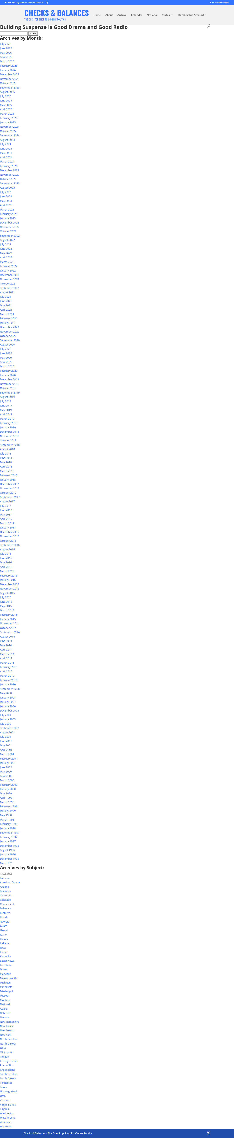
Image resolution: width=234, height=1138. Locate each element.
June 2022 (6, 248)
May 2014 (6, 645)
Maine (3, 969)
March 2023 (7, 209)
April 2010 (6, 671)
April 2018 (6, 466)
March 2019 (7, 418)
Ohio (3, 1047)
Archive (122, 15)
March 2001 (7, 754)
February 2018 (8, 475)
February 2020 (8, 370)
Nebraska (5, 1013)
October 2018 (8, 440)
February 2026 (8, 65)
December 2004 (9, 710)
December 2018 (9, 431)
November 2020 (9, 331)
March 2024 (7, 161)
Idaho (3, 934)
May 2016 (6, 562)
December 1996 (9, 845)
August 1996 (7, 850)
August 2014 (7, 636)
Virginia (4, 1108)
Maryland (5, 974)
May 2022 (6, 253)
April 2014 (6, 649)
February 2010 (8, 680)
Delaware (5, 908)
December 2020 (9, 327)
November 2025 (9, 78)
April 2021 (6, 309)
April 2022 (6, 257)
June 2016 (6, 558)
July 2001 (5, 736)
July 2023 (5, 192)
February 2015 (8, 614)
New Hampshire (9, 1021)
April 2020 (6, 362)
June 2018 (6, 457)
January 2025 (8, 122)
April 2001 (6, 749)
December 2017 (9, 484)
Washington (7, 1113)
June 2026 (6, 48)
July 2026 (5, 44)
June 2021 (6, 301)
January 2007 (8, 701)
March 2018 (7, 471)
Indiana (4, 943)
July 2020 (5, 349)
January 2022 (8, 270)
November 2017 (9, 488)
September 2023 (10, 183)
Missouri (5, 995)
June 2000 (6, 767)
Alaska (4, 1008)
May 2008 (6, 693)
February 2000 (8, 784)
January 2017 (8, 527)
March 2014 (7, 654)
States (166, 15)
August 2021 (7, 292)
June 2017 (6, 510)
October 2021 (8, 283)
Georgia (4, 921)
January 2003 (8, 719)
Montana (5, 1000)
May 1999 (6, 793)
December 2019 (9, 379)
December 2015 (9, 584)
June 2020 (6, 353)
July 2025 (5, 96)
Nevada (4, 1017)
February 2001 (8, 758)
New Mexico (7, 1030)
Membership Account (191, 15)
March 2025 (7, 113)
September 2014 (10, 632)
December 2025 (9, 74)
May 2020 (6, 357)
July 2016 (5, 553)
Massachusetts (8, 978)
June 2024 (6, 148)
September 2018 (10, 444)
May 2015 (6, 606)
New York (5, 1035)
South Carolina (8, 1074)
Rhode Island (7, 1069)
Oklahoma (6, 1052)
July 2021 (5, 296)
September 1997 (10, 832)
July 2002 (5, 723)
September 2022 (10, 235)
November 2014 (9, 623)
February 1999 (8, 806)
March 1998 (7, 819)
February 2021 (8, 318)
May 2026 (6, 52)
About (109, 15)
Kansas (4, 952)
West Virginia (7, 1117)
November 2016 (9, 536)
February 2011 (8, 667)
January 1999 (8, 810)
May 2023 (6, 200)
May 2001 (6, 745)
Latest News (7, 960)
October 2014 (8, 627)
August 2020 (7, 344)
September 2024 (10, 135)
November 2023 (9, 174)
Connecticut (7, 904)
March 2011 (7, 662)
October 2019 (8, 388)
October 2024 (8, 131)
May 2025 (6, 105)
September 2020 (10, 340)
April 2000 (6, 776)
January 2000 (8, 789)
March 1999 (7, 802)
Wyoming (5, 1126)
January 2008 (8, 697)
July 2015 (5, 597)
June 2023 (6, 196)
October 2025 (8, 83)
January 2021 (8, 322)
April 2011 (6, 658)
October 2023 (8, 179)
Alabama (5, 878)
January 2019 (8, 427)
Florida (4, 917)
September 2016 (10, 545)
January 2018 (8, 479)
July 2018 (5, 453)
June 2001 (6, 741)
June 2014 (6, 640)
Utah (3, 1096)
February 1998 (8, 823)
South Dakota (8, 1078)
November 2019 (9, 383)
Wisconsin (6, 1122)
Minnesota (6, 986)
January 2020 (8, 375)
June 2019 (6, 405)
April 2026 (6, 57)
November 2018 (9, 436)
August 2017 (7, 501)
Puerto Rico (7, 1065)
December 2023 (9, 170)
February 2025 (8, 118)
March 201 (6, 863)
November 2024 (9, 126)
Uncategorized (8, 1091)
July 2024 (5, 144)
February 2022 (8, 266)
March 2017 (7, 523)
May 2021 (6, 305)
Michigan (5, 982)
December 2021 (9, 274)
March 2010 (7, 675)
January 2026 (8, 70)
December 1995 (9, 858)
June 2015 (6, 601)
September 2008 (10, 688)
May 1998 (6, 815)
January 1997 (8, 841)
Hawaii (4, 930)
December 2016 (9, 532)
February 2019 (8, 423)
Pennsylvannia (8, 1061)
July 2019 (5, 401)
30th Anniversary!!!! (219, 3)
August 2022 (7, 240)
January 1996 (8, 854)
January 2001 (8, 762)
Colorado (5, 899)
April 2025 (6, 109)
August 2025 (7, 91)
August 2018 (7, 449)
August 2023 (7, 187)
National (152, 15)
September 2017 (10, 497)
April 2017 (6, 518)
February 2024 (8, 166)
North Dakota (8, 1043)
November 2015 (9, 588)
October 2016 (8, 540)
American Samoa (10, 882)
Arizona (4, 886)
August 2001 (7, 732)
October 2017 (8, 492)
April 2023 (6, 205)
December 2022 (9, 222)
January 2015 (8, 619)
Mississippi (6, 991)
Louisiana (5, 965)
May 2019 (6, 410)
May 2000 (6, 771)
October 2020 (8, 335)
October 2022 (8, 231)
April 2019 (6, 414)
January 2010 (8, 684)
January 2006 (8, 706)
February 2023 (8, 213)
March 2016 (7, 571)
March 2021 (7, 314)
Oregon (4, 1056)
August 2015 (7, 593)
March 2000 (7, 780)
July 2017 (5, 505)
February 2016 (8, 575)
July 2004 (5, 715)
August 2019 (7, 396)
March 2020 (7, 366)
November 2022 (9, 227)
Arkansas (5, 891)
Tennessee (6, 1082)
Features (5, 913)
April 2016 (6, 566)
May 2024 (6, 152)
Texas (3, 1087)
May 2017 (6, 514)
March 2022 (7, 261)
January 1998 (8, 828)
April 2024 (6, 157)
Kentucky (5, 956)
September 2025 (10, 87)
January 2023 (8, 218)
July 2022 (5, 244)
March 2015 (7, 610)
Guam (3, 925)
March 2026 (7, 61)
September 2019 (10, 392)
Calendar (136, 15)
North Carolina (8, 1039)
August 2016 (7, 549)
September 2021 (10, 288)
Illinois (4, 939)
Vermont (5, 1100)
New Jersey (6, 1026)
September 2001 (10, 728)
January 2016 (8, 579)
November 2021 (9, 279)
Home (97, 15)
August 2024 (7, 139)
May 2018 (6, 462)
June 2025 (6, 100)
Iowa (3, 947)
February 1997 (8, 837)
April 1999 (6, 797)
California (5, 895)
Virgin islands (8, 1104)
